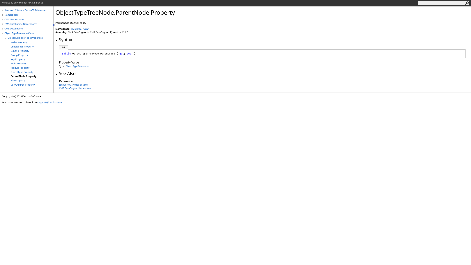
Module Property (20, 67)
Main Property (18, 63)
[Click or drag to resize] (54, 25)
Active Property (19, 42)
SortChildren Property (23, 84)
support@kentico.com (49, 102)
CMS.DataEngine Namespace (75, 88)
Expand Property (20, 50)
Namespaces (11, 14)
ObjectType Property (22, 72)
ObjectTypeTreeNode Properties (25, 37)
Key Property (18, 59)
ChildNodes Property (22, 46)
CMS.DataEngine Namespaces (20, 24)
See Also (67, 73)
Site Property (18, 80)
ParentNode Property (23, 76)
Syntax (65, 40)
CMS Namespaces (14, 19)
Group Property (19, 55)
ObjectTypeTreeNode (77, 66)
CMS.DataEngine (13, 28)
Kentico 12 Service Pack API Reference (24, 10)
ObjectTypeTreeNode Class (19, 33)
